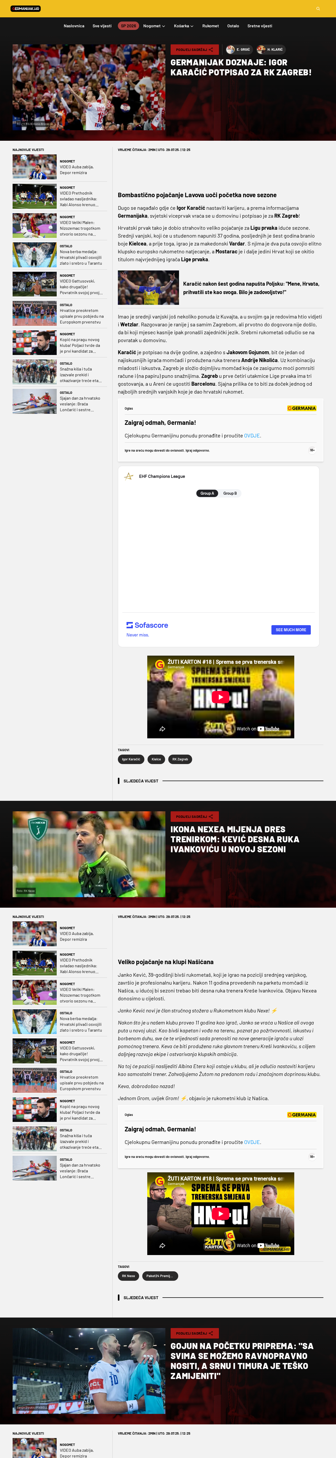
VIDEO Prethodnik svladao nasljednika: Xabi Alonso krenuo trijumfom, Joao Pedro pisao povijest (80, 198)
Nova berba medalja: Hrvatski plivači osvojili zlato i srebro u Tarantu (81, 257)
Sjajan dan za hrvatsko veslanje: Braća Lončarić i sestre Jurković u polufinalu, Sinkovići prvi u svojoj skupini (80, 403)
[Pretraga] (318, 8)
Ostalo (66, 246)
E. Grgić (243, 49)
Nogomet (67, 161)
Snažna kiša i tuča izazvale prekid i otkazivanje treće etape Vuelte (81, 374)
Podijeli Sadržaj (191, 50)
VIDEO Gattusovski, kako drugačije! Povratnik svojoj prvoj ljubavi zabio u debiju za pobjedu (81, 286)
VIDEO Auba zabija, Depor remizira (77, 169)
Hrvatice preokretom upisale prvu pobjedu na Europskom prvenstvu (82, 316)
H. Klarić (275, 49)
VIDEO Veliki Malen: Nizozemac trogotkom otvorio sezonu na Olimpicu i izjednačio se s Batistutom (81, 228)
